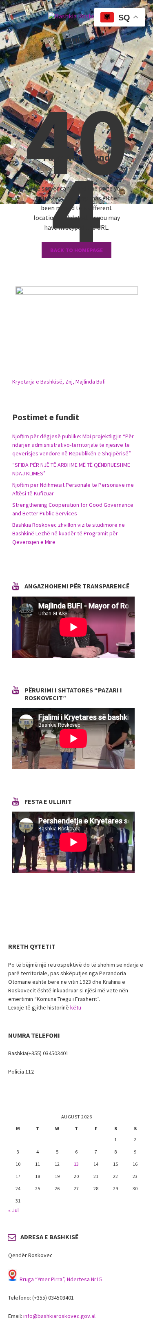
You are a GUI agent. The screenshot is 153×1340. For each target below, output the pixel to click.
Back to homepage (76, 250)
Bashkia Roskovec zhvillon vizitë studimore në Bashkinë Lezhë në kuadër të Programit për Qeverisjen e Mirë (68, 533)
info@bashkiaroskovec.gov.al (59, 1316)
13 (76, 1164)
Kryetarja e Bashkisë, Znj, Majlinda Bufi (59, 381)
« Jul (13, 1210)
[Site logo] (76, 16)
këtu (75, 1007)
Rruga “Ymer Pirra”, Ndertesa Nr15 (61, 1279)
